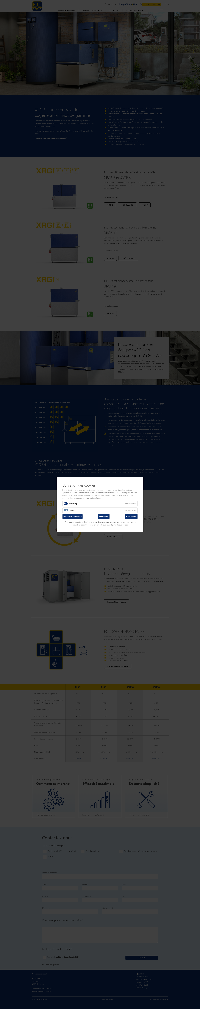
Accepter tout (131, 516)
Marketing (73, 503)
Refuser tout (104, 516)
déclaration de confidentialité (89, 498)
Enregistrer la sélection (72, 516)
